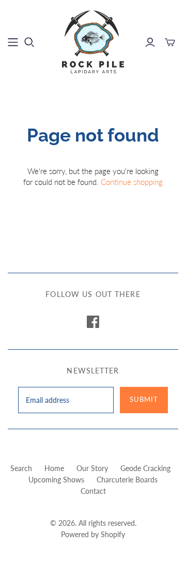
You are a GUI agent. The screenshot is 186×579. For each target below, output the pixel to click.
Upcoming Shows (56, 479)
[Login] (150, 42)
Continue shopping (132, 181)
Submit (144, 399)
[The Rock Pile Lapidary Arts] (93, 41)
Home (54, 468)
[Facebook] (93, 322)
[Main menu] (13, 42)
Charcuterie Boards (127, 479)
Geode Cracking (145, 468)
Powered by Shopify (93, 534)
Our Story (92, 468)
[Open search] (29, 42)
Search (21, 468)
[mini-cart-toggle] (170, 42)
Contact (93, 491)
